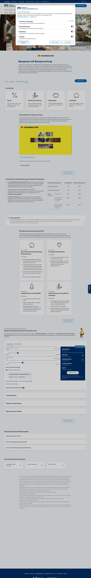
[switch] (72, 26)
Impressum (33, 16)
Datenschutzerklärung (22, 16)
